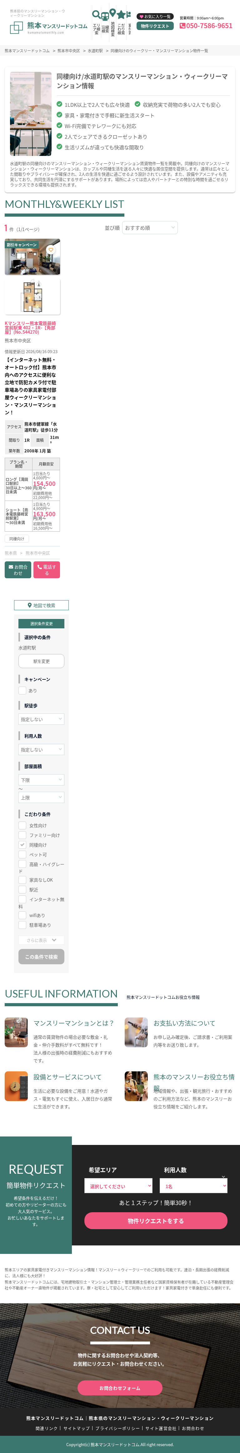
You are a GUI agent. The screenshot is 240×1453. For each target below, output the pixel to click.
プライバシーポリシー (117, 1428)
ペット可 (38, 854)
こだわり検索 (121, 29)
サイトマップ (76, 1428)
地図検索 (113, 29)
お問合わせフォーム (120, 1388)
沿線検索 (105, 28)
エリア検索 (96, 29)
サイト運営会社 (161, 1428)
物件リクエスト (155, 26)
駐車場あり (40, 925)
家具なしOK (41, 880)
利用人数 (175, 1170)
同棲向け (38, 845)
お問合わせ (21, 570)
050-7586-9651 (209, 25)
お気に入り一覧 (157, 16)
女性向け (38, 825)
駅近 (33, 889)
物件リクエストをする (156, 1221)
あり (32, 690)
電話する (49, 570)
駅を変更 (41, 661)
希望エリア (103, 1170)
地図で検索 (44, 605)
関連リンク (47, 1428)
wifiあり (37, 915)
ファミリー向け (44, 835)
